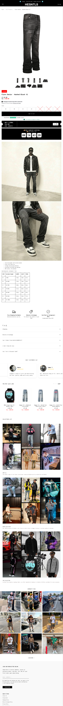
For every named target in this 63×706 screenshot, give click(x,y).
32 (22, 109)
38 (48, 109)
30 (14, 109)
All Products (9, 9)
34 (31, 109)
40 (57, 109)
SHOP (59, 384)
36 (40, 109)
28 (5, 109)
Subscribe (7, 687)
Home (3, 9)
